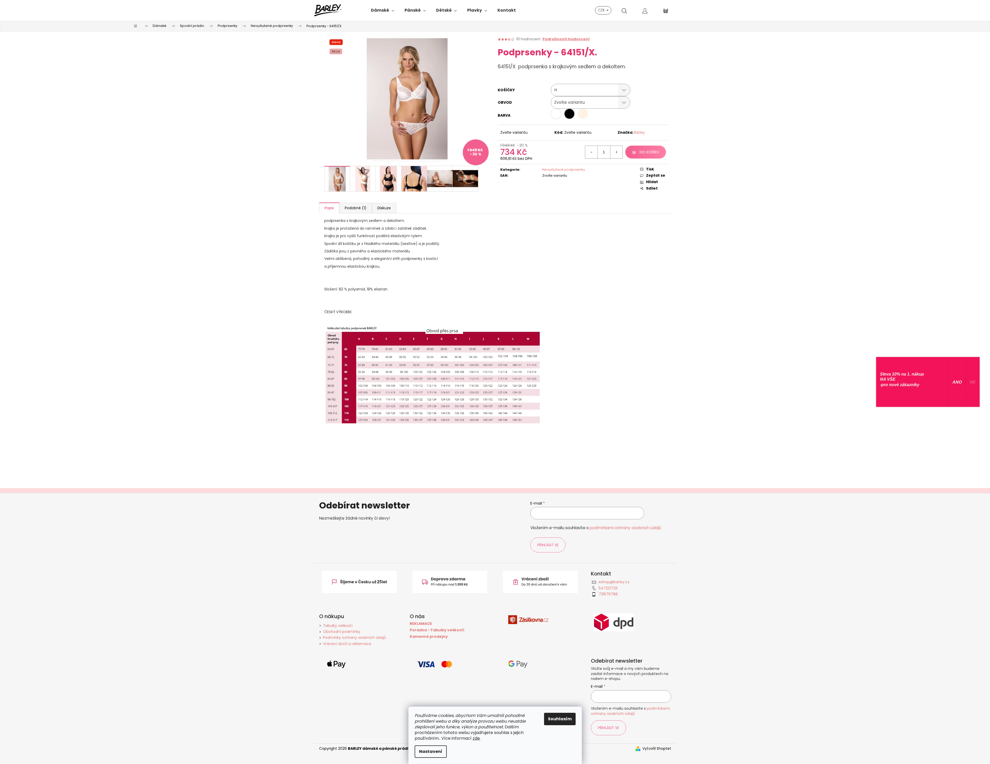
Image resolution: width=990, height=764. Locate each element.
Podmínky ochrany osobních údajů (354, 637)
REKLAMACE (421, 624)
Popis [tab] (329, 208)
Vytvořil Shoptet (656, 748)
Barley (639, 132)
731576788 (608, 594)
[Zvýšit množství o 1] (616, 152)
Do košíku (649, 152)
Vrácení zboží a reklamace (347, 643)
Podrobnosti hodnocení (566, 39)
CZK (602, 10)
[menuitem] (382, 10)
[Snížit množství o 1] (591, 152)
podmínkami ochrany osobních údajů (625, 527)
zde (476, 738)
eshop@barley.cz (614, 582)
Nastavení (430, 751)
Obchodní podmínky (341, 631)
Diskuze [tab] (384, 208)
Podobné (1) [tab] (355, 208)
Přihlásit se (548, 545)
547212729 (608, 588)
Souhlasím (560, 719)
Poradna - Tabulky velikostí (437, 630)
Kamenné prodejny (429, 637)
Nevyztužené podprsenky (563, 169)
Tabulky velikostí (338, 625)
